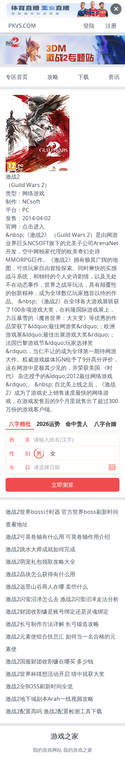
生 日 (19, 467)
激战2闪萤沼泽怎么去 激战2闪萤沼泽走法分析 (62, 599)
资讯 (113, 77)
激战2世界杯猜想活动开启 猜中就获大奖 (55, 674)
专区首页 (17, 77)
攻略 (52, 77)
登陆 (88, 25)
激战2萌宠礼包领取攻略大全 (40, 561)
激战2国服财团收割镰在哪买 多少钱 (49, 661)
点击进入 (33, 226)
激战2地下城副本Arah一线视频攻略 (49, 699)
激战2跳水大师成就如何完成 (40, 549)
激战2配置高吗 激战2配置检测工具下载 (54, 711)
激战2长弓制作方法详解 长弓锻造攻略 (52, 624)
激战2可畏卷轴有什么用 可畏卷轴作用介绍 (58, 537)
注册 (111, 25)
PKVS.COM (22, 25)
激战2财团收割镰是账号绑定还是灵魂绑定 (57, 611)
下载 (83, 77)
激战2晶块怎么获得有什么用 (40, 574)
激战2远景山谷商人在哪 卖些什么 (47, 586)
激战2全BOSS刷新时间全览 (39, 686)
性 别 (19, 453)
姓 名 (19, 439)
